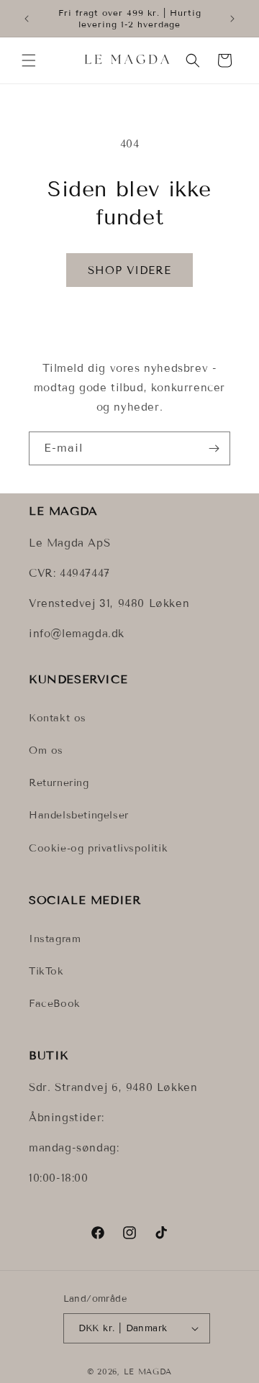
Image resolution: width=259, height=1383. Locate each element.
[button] (29, 60)
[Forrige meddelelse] (26, 19)
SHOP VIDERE (129, 270)
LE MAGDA (148, 1371)
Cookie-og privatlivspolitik (98, 848)
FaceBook (55, 1004)
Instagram (55, 939)
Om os (46, 750)
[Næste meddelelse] (232, 19)
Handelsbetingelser (79, 815)
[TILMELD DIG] (214, 448)
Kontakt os (57, 718)
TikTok (46, 971)
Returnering (59, 783)
